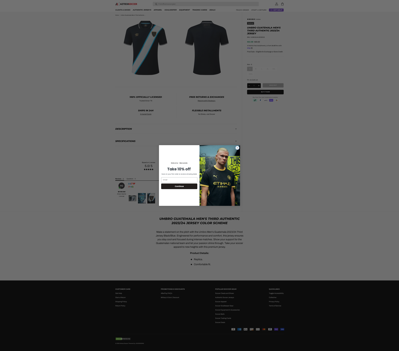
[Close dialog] (237, 148)
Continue (179, 186)
